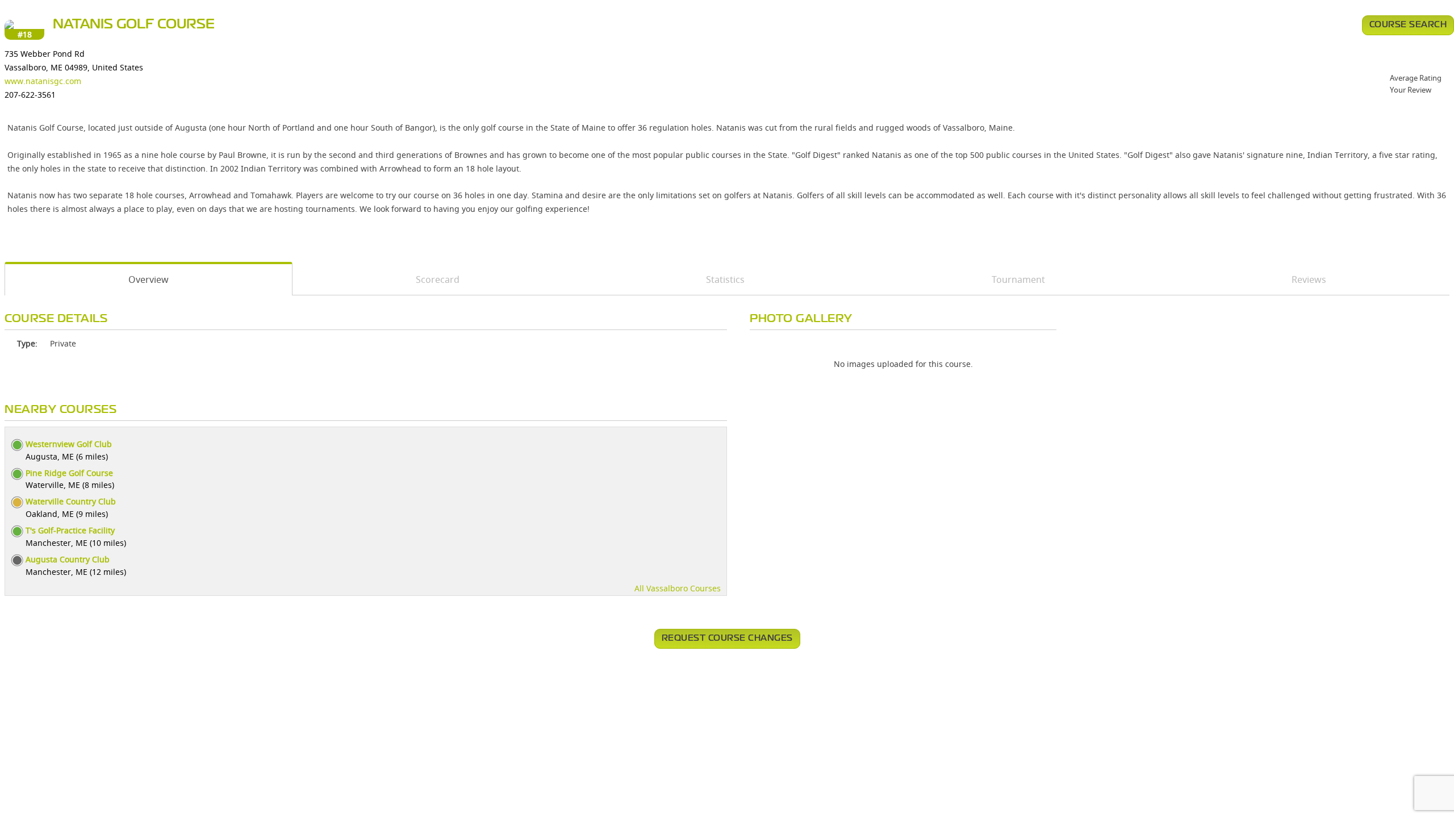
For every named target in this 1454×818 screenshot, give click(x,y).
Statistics (725, 279)
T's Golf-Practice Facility (70, 530)
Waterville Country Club (71, 501)
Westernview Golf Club (69, 444)
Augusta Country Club (68, 559)
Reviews (1309, 279)
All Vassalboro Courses (677, 588)
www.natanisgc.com (43, 81)
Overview (148, 279)
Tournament (1018, 279)
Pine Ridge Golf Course (69, 473)
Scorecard (437, 279)
